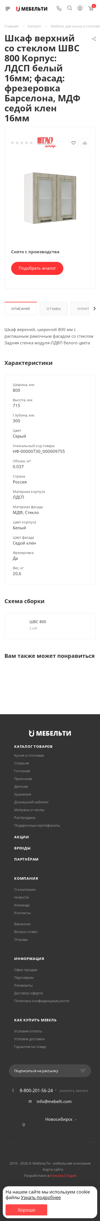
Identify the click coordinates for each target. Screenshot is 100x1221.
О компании (25, 889)
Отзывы (54, 309)
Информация (29, 958)
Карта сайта (53, 1169)
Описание (20, 309)
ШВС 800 (37, 621)
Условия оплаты (28, 1031)
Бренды (22, 848)
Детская (21, 786)
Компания (26, 878)
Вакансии (22, 923)
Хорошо (26, 1210)
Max (71, 1142)
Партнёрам (26, 859)
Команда (21, 904)
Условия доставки (29, 1038)
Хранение (22, 794)
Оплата (84, 309)
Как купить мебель (35, 1019)
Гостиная (22, 770)
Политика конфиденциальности (41, 1000)
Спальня (21, 763)
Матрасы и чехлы (29, 809)
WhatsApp (57, 1142)
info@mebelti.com (54, 1101)
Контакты (22, 912)
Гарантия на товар (30, 1046)
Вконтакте (29, 1142)
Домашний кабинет (31, 801)
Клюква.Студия (63, 1175)
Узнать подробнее (41, 1197)
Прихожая (23, 778)
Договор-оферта (28, 993)
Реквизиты (23, 985)
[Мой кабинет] (80, 8)
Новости (21, 897)
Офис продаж (26, 969)
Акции (21, 836)
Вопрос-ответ (26, 931)
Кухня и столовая (29, 755)
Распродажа (24, 817)
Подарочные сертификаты (37, 825)
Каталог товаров (33, 746)
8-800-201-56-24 (36, 1090)
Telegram (43, 1142)
